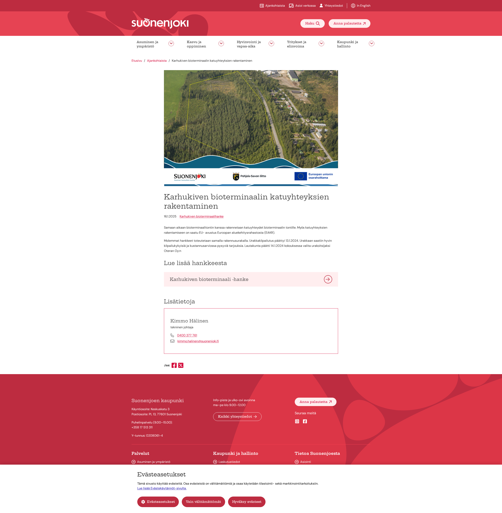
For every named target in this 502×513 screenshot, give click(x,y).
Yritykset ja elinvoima (296, 44)
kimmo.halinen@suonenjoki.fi (198, 341)
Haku (309, 23)
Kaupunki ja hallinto (347, 44)
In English (363, 6)
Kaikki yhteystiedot (235, 416)
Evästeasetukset (161, 502)
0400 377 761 (187, 335)
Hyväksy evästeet (246, 502)
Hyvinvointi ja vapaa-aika (249, 44)
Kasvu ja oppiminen (196, 44)
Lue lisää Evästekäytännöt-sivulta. (161, 488)
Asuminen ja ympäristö (147, 44)
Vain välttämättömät (203, 502)
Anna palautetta (347, 23)
